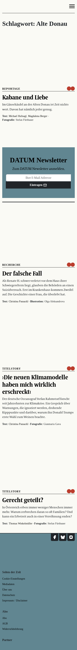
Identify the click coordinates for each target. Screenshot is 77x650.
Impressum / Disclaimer (14, 600)
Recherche (11, 265)
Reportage (11, 88)
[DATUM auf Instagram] (71, 537)
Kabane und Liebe (25, 97)
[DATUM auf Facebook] (54, 537)
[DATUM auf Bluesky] (63, 537)
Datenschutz (8, 595)
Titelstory (11, 368)
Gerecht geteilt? (22, 499)
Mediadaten (8, 584)
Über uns (7, 589)
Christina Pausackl (18, 301)
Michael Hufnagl (18, 116)
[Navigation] (72, 7)
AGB (5, 623)
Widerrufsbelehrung (12, 629)
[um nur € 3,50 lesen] (71, 88)
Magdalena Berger (37, 116)
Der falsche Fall (22, 273)
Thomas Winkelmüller (20, 523)
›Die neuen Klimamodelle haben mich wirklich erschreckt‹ (35, 384)
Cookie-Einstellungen (13, 578)
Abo (4, 618)
